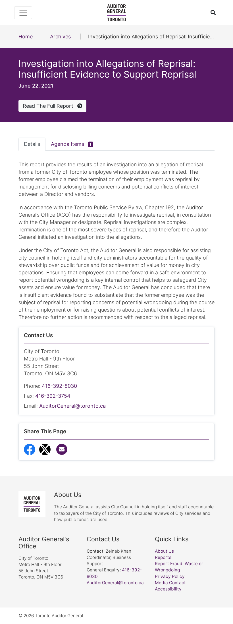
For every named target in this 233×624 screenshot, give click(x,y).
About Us (164, 551)
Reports (163, 557)
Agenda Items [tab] (71, 144)
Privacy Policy (170, 576)
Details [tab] (32, 144)
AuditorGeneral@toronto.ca (72, 406)
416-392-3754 (52, 396)
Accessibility (168, 589)
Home (25, 37)
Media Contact (170, 582)
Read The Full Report (49, 106)
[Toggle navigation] (23, 12)
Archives (60, 37)
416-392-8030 (59, 386)
